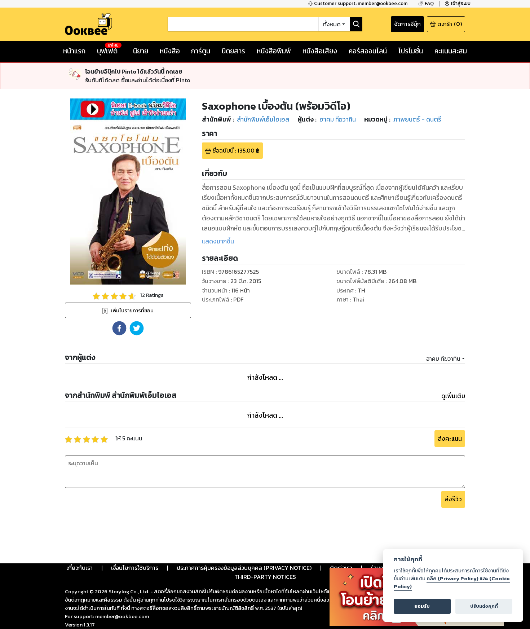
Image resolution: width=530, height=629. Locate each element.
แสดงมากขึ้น (218, 241)
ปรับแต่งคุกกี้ (484, 606)
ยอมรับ (422, 606)
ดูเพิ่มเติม (453, 396)
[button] (119, 328)
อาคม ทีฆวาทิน (443, 358)
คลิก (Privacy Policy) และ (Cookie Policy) (452, 582)
